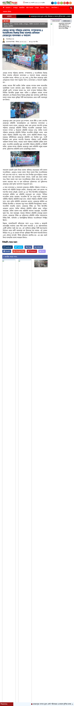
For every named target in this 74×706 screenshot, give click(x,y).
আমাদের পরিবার (7, 11)
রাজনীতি (10, 26)
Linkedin (39, 247)
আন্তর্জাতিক (22, 7)
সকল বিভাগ (54, 7)
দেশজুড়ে (15, 7)
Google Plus (20, 251)
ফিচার (47, 7)
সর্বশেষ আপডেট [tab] (56, 21)
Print (43, 251)
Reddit (7, 251)
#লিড (11, 24)
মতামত (6, 26)
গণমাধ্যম (16, 24)
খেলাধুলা (37, 7)
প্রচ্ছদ (6, 21)
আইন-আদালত (29, 7)
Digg (29, 247)
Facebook (8, 247)
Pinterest (32, 251)
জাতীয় (21, 24)
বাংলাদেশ (8, 7)
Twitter (19, 247)
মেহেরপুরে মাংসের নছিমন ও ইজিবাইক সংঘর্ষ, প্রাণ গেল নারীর (40, 264)
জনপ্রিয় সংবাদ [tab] (66, 21)
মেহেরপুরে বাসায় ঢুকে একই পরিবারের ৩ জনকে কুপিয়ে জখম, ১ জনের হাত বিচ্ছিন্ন (47, 16)
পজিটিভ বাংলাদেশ (34, 24)
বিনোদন (42, 7)
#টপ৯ (7, 24)
